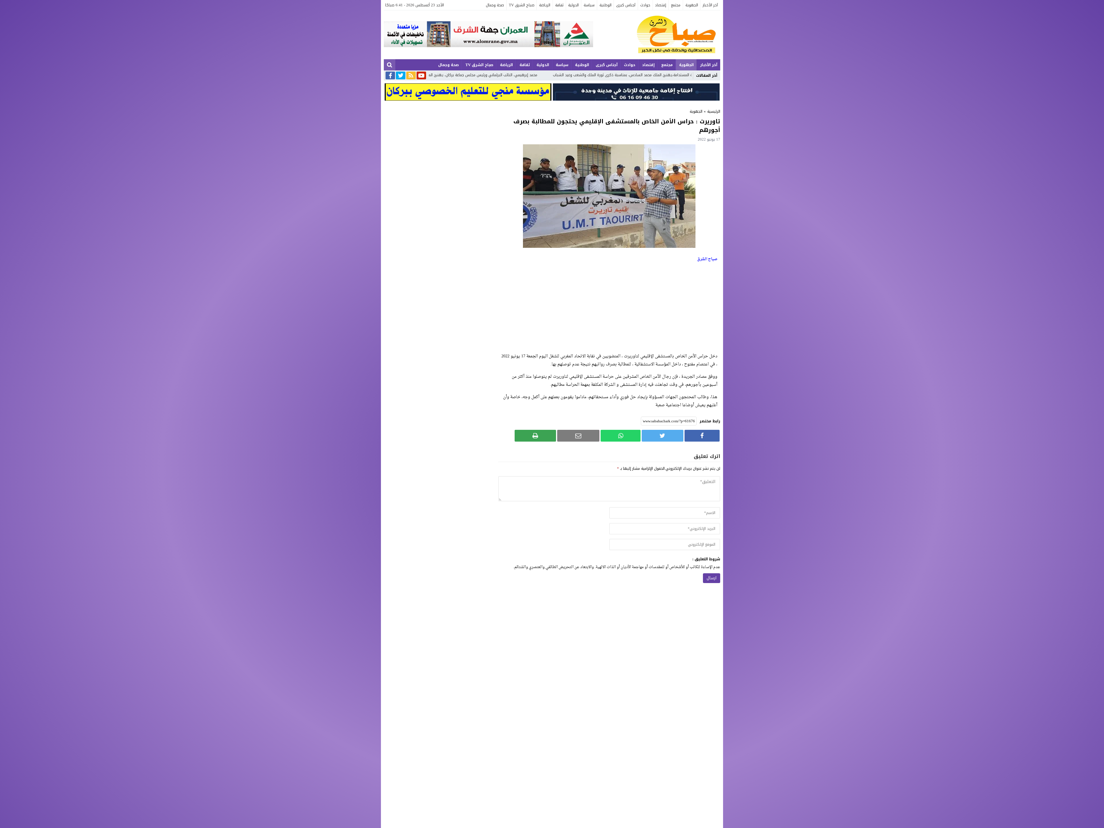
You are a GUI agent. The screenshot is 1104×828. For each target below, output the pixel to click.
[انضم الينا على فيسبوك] (390, 76)
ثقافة (559, 5)
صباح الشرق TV (521, 5)
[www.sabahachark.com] (656, 34)
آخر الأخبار (710, 5)
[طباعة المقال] (535, 435)
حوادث (645, 5)
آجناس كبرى (625, 5)
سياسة (589, 5)
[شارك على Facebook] (702, 435)
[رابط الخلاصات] (411, 76)
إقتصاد (660, 5)
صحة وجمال (495, 5)
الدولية (573, 5)
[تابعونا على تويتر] (400, 76)
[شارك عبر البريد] (578, 435)
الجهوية (691, 5)
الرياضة (544, 5)
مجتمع (676, 5)
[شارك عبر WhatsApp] (620, 435)
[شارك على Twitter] (662, 435)
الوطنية (605, 5)
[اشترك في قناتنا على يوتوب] (421, 76)
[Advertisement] (609, 308)
